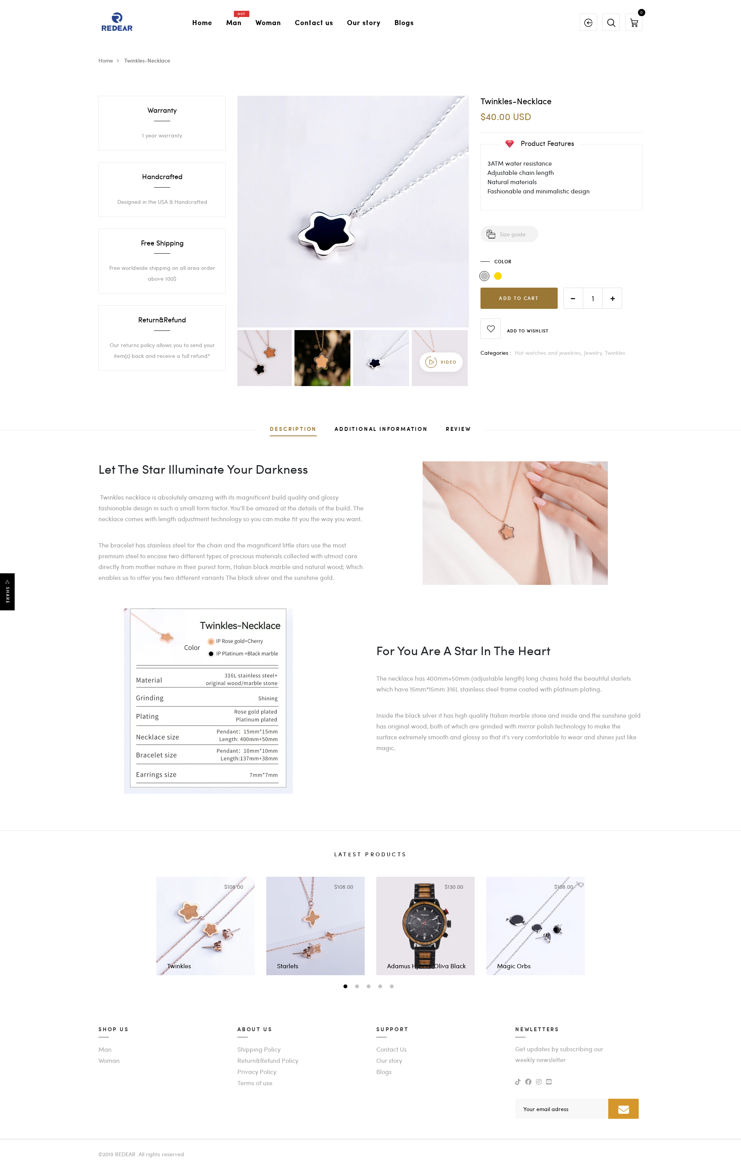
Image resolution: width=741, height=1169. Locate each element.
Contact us (314, 22)
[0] (634, 22)
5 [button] (393, 987)
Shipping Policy (259, 1049)
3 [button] (369, 987)
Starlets (287, 965)
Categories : (495, 352)
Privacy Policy (256, 1071)
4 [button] (381, 987)
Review (458, 429)
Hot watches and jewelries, (549, 352)
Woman (268, 22)
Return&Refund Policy (267, 1060)
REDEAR (125, 1154)
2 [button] (358, 987)
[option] (353, 211)
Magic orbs (514, 965)
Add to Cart (519, 298)
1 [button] (346, 987)
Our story (364, 22)
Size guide (513, 234)
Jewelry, (594, 352)
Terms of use (254, 1082)
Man (234, 20)
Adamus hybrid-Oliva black (426, 965)
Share (8, 595)
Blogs (404, 22)
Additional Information (381, 429)
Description (293, 429)
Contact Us (391, 1049)
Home (202, 22)
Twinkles (615, 352)
